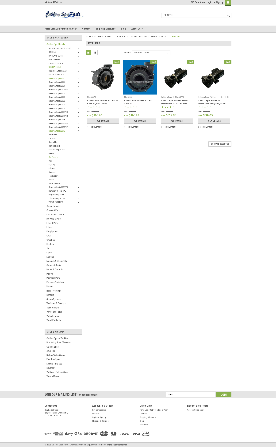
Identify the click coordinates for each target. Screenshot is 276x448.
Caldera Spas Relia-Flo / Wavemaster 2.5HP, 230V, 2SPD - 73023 (212, 103)
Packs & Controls (54, 269)
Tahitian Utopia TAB (57, 198)
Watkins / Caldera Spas (57, 372)
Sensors (50, 294)
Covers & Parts (53, 210)
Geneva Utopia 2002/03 (58, 89)
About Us (136, 28)
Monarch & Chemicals (56, 261)
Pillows (52, 168)
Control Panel (54, 146)
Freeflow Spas (53, 359)
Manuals (50, 256)
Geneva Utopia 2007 (57, 104)
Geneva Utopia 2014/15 (58, 123)
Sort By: (127, 52)
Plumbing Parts (53, 278)
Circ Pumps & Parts (55, 214)
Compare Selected (220, 144)
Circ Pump (53, 138)
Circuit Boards (53, 206)
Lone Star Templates (118, 445)
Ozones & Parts (53, 265)
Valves (51, 179)
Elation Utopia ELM (56, 74)
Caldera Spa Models (55, 44)
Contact (86, 28)
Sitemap (73, 445)
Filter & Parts (52, 223)
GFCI (48, 235)
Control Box (53, 142)
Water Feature (54, 183)
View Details (214, 121)
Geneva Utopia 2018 (57, 131)
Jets (50, 161)
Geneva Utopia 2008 (57, 108)
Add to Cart (103, 121)
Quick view (103, 92)
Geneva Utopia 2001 (57, 86)
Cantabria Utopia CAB (58, 71)
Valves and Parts (54, 311)
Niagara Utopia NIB (56, 194)
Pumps (49, 286)
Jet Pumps (53, 157)
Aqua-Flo (50, 350)
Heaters (50, 244)
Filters (49, 227)
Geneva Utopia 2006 (57, 101)
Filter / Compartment (57, 149)
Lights (49, 252)
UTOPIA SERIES (55, 67)
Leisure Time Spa (54, 363)
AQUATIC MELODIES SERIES (60, 48)
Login (209, 2)
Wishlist (95, 414)
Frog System (52, 231)
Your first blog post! (195, 410)
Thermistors (53, 176)
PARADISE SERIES (56, 63)
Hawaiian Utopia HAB (57, 191)
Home (88, 36)
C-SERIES (52, 52)
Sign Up (219, 2)
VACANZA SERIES (56, 202)
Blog (123, 28)
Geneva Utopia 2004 (57, 93)
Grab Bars (50, 240)
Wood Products (53, 320)
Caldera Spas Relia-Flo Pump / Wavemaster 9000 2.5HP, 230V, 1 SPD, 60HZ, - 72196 (175, 103)
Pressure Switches (55, 282)
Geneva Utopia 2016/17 (58, 127)
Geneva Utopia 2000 (57, 82)
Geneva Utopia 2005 (57, 97)
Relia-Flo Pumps (53, 290)
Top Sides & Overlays (56, 303)
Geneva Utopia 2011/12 (58, 116)
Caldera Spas (52, 346)
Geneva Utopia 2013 (57, 119)
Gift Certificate (198, 2)
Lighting (52, 164)
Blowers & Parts (53, 218)
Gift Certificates (99, 410)
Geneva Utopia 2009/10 (58, 112)
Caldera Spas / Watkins (57, 338)
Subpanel (52, 172)
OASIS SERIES (54, 59)
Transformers (52, 307)
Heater (51, 153)
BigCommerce (93, 445)
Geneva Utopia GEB (57, 78)
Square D (50, 367)
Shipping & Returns (105, 28)
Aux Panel (53, 134)
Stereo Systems (53, 299)
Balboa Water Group (55, 355)
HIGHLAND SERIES (56, 56)
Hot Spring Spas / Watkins (58, 342)
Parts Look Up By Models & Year (61, 28)
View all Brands (53, 376)
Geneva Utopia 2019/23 (58, 187)
